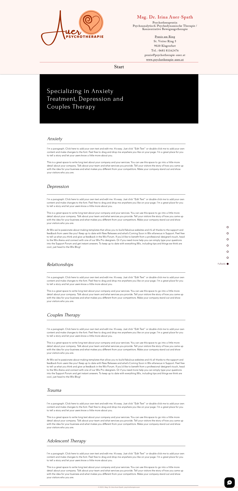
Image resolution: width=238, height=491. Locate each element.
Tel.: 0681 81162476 (165, 51)
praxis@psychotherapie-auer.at (165, 55)
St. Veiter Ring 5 (165, 41)
